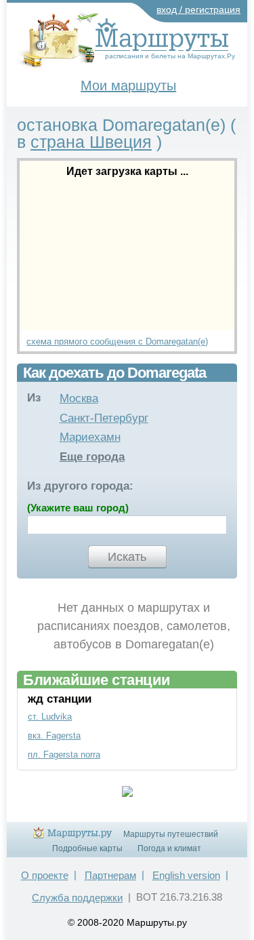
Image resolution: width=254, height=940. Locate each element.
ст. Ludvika (50, 716)
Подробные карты (87, 848)
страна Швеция (91, 141)
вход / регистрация (198, 9)
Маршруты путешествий (170, 834)
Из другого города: (80, 485)
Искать (127, 557)
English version (186, 875)
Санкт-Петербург (104, 418)
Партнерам (110, 875)
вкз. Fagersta (54, 735)
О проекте (44, 875)
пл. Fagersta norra (64, 754)
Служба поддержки (77, 897)
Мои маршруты (128, 85)
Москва (79, 398)
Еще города (92, 456)
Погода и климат (169, 848)
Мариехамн (90, 437)
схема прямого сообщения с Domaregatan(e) (117, 341)
